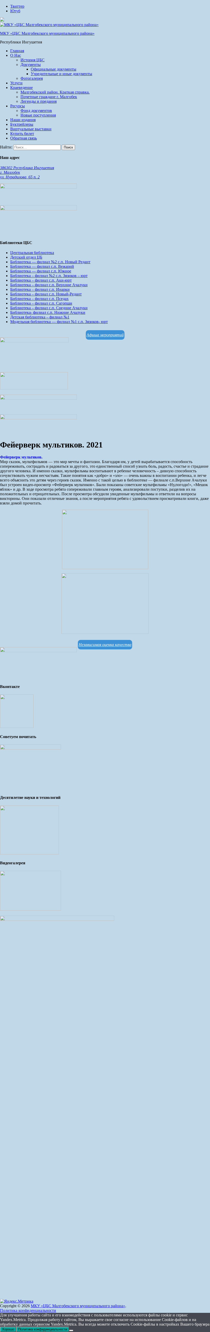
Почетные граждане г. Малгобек (48, 97)
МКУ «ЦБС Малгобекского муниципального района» (47, 33)
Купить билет (22, 133)
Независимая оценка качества (105, 644)
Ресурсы (17, 106)
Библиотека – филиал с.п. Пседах (39, 298)
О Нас (15, 55)
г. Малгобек (10, 172)
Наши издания (23, 120)
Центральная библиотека (32, 252)
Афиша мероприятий (105, 335)
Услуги (16, 83)
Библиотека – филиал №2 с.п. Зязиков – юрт (49, 275)
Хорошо (8, 1329)
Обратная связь (23, 138)
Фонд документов (36, 110)
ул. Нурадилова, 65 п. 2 (20, 177)
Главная (17, 51)
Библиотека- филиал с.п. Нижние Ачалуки (47, 312)
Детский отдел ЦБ (26, 257)
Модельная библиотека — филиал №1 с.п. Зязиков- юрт (59, 321)
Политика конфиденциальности (28, 1310)
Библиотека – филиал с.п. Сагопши (41, 303)
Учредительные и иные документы (61, 74)
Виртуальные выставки (30, 129)
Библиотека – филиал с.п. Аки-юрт (41, 280)
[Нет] (71, 1330)
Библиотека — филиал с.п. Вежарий (42, 266)
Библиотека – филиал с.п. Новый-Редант (46, 294)
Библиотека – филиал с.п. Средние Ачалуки (49, 308)
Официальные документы (53, 69)
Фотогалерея (31, 78)
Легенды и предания (38, 101)
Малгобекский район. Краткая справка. (55, 92)
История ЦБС (32, 60)
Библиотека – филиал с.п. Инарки (40, 289)
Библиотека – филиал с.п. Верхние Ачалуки (49, 285)
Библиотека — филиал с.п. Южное (40, 271)
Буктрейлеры (21, 124)
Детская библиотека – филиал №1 (39, 317)
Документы (30, 64)
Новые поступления (38, 115)
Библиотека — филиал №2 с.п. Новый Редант (50, 262)
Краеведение (21, 87)
